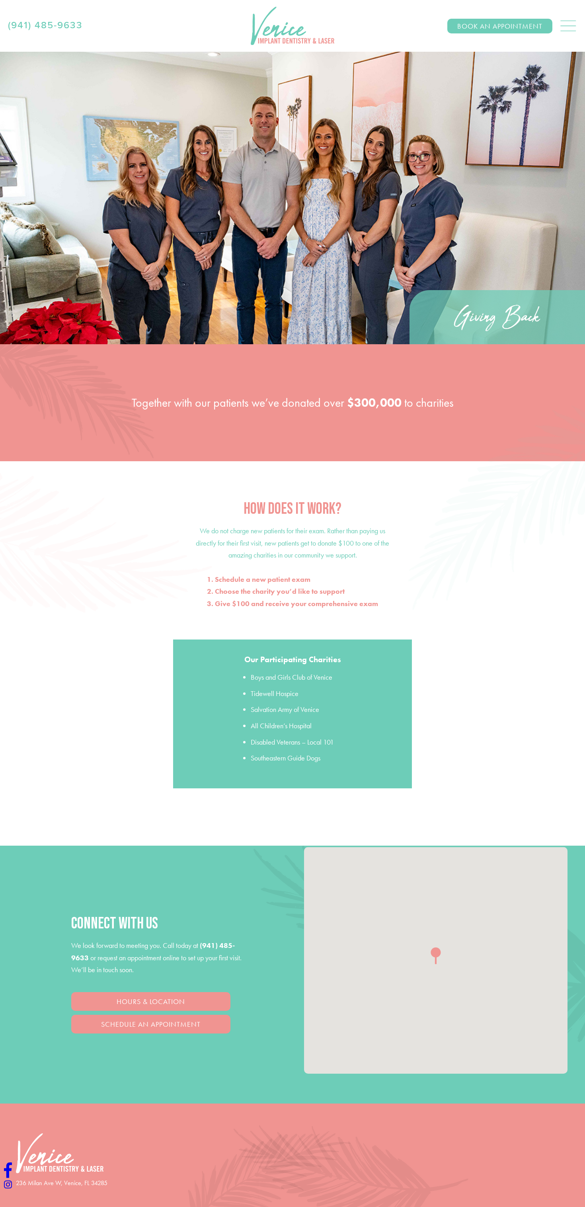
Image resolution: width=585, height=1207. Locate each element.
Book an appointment (499, 26)
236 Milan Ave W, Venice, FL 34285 (61, 1183)
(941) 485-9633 (45, 25)
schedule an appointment (151, 1024)
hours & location (151, 1001)
